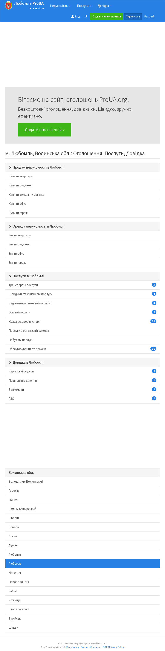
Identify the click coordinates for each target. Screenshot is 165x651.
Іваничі (13, 500)
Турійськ (15, 618)
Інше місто (37, 8)
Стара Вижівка (19, 609)
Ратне (13, 591)
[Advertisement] (82, 57)
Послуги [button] (83, 6)
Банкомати (82, 390)
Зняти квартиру (20, 235)
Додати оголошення (44, 129)
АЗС (82, 399)
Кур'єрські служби (82, 371)
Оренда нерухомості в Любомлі (38, 226)
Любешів (15, 554)
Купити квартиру (21, 176)
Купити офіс (17, 204)
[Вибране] (86, 16)
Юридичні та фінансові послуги (82, 294)
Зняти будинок (19, 244)
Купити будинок (20, 185)
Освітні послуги (82, 312)
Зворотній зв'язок (91, 647)
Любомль (29, 3)
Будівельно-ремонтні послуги (82, 303)
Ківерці (14, 518)
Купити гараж (18, 213)
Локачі (13, 536)
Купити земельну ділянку (26, 194)
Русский (149, 16)
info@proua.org (70, 647)
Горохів (14, 490)
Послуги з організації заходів (29, 331)
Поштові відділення (82, 380)
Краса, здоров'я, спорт (82, 321)
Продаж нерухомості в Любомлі (38, 167)
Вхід (77, 16)
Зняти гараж (17, 262)
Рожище (15, 600)
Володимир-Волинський (26, 481)
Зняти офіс (16, 253)
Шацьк (13, 627)
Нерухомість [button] (59, 6)
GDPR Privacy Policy (113, 647)
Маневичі (15, 573)
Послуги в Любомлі (28, 276)
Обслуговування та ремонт (82, 349)
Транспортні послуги (82, 285)
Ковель (14, 527)
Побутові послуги (21, 340)
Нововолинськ (19, 582)
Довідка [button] (104, 6)
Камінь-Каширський (22, 509)
